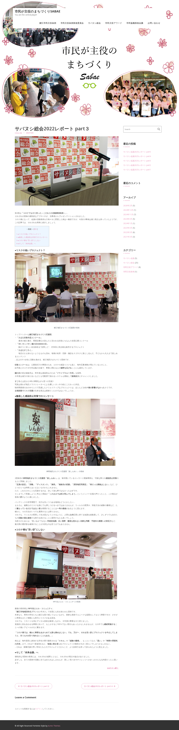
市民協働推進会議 (134, 23)
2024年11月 (128, 214)
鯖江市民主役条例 (47, 23)
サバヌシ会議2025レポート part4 (137, 156)
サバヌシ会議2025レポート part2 (137, 165)
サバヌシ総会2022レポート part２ (34, 686)
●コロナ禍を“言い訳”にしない (28, 240)
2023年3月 (127, 228)
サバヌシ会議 (128, 258)
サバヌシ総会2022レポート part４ (98, 686)
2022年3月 (127, 232)
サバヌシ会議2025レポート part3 (137, 160)
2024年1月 (127, 223)
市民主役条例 (128, 271)
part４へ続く (113, 668)
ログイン (38, 708)
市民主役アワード (113, 23)
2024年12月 (128, 210)
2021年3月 (127, 236)
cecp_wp (18, 133)
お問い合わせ (154, 23)
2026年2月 (127, 205)
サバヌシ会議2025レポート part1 (137, 169)
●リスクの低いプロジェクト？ (28, 234)
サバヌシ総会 (94, 23)
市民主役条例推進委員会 (72, 23)
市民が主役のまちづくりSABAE (37, 11)
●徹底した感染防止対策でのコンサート (32, 237)
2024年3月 (127, 219)
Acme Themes (54, 725)
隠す (35, 229)
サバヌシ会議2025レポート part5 (137, 152)
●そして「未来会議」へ (26, 243)
